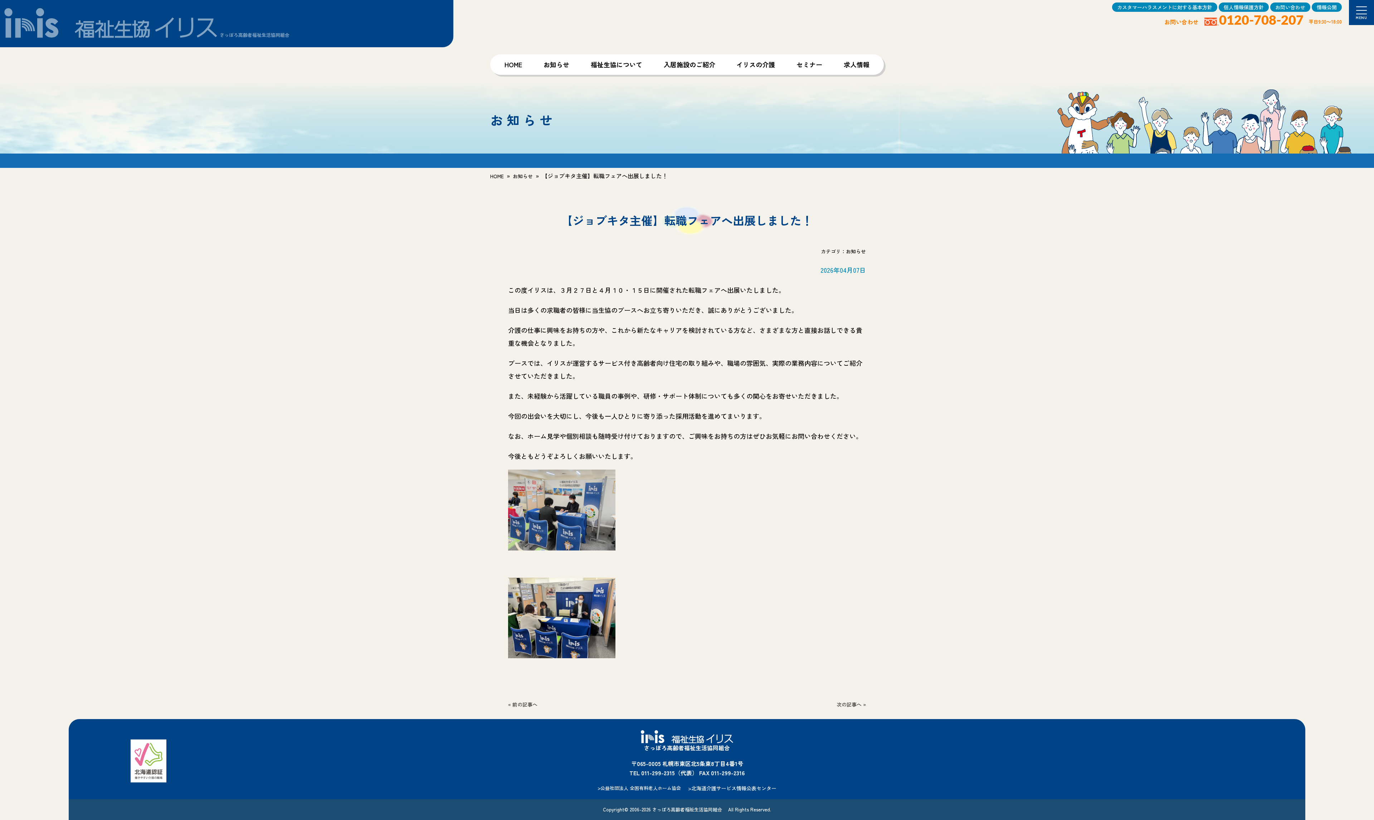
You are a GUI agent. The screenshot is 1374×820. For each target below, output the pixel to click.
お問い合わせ (1290, 7)
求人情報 (856, 64)
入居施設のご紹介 (689, 64)
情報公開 (1327, 7)
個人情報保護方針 (1244, 7)
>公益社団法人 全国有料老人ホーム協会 (639, 788)
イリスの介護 (755, 64)
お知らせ (556, 64)
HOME (513, 64)
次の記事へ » (851, 704)
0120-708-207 (1261, 20)
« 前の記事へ (522, 704)
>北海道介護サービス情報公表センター (732, 788)
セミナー (809, 64)
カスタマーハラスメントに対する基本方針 (1164, 7)
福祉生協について (616, 64)
